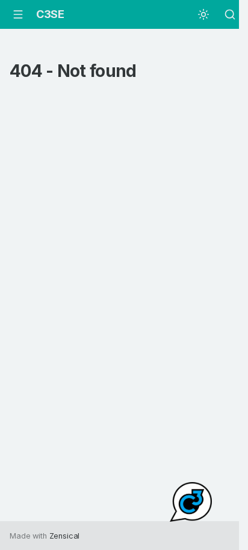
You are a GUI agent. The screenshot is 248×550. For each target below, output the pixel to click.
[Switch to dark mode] (203, 14)
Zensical (64, 535)
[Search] (230, 14)
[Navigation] (18, 14)
